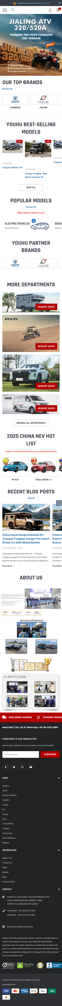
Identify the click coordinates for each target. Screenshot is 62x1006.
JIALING (43, 107)
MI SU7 (15, 479)
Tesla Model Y (43, 479)
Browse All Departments (31, 423)
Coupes (5, 828)
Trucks (10, 359)
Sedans (5, 786)
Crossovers (7, 833)
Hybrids (5, 800)
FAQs (4, 867)
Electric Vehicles (17, 223)
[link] (12, 150)
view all (31, 498)
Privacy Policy (8, 882)
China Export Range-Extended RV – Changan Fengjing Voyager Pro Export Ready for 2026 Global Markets (25, 539)
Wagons (6, 843)
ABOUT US (7, 858)
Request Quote (46, 307)
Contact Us (7, 863)
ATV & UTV (11, 319)
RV (6, 297)
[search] (13, 10)
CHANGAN (15, 107)
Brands (5, 872)
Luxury (5, 814)
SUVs (4, 791)
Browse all (7, 89)
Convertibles (7, 824)
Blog (4, 877)
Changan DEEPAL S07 (12, 167)
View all (31, 187)
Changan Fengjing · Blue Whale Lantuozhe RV (36, 175)
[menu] (4, 10)
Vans (8, 398)
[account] (50, 10)
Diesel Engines (9, 838)
